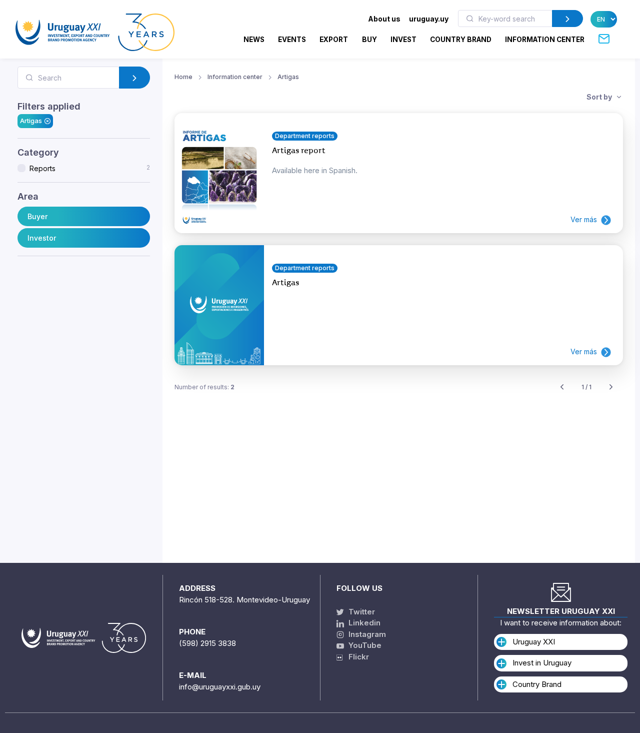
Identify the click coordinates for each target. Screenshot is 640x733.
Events (292, 40)
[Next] (611, 387)
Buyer (38, 216)
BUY (369, 40)
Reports (90, 168)
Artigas (31, 121)
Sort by (600, 97)
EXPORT (334, 40)
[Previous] (562, 387)
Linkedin (363, 622)
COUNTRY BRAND (461, 40)
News (254, 40)
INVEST (403, 40)
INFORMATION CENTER (544, 40)
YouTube (364, 645)
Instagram (366, 634)
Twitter (360, 611)
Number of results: (204, 387)
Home (183, 77)
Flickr (355, 656)
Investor (42, 238)
